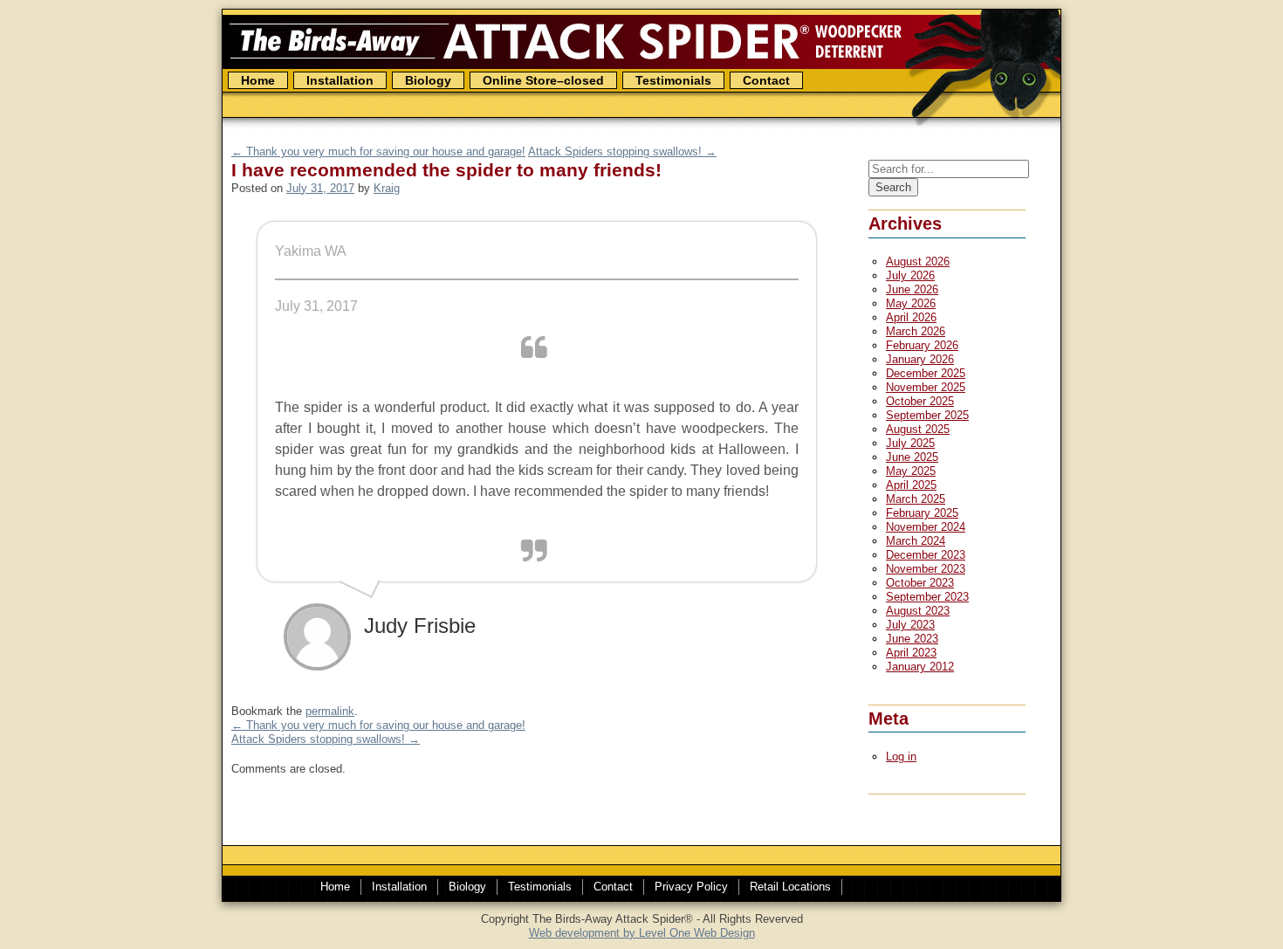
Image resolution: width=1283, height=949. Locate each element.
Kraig (387, 188)
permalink (329, 711)
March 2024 (915, 540)
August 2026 (918, 261)
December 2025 (925, 373)
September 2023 (927, 596)
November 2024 (925, 526)
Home (258, 80)
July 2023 (910, 624)
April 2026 (911, 317)
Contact (766, 80)
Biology (428, 80)
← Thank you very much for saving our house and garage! (378, 151)
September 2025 (927, 415)
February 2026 (922, 345)
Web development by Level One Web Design (642, 932)
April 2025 (911, 485)
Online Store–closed (543, 80)
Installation (399, 886)
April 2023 (911, 652)
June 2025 (912, 457)
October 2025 (920, 401)
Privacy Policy (691, 886)
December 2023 (925, 554)
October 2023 (920, 582)
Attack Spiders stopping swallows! (325, 739)
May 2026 (911, 303)
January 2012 (920, 666)
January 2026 (920, 359)
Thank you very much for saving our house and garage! (378, 725)
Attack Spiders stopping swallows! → (622, 151)
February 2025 (922, 512)
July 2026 (910, 275)
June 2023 (912, 638)
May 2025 (911, 471)
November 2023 (925, 568)
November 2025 (925, 387)
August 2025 (918, 429)
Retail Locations (790, 886)
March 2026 (915, 331)
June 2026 (912, 289)
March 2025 (915, 498)
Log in (901, 756)
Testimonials (673, 80)
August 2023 (918, 610)
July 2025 (910, 443)
